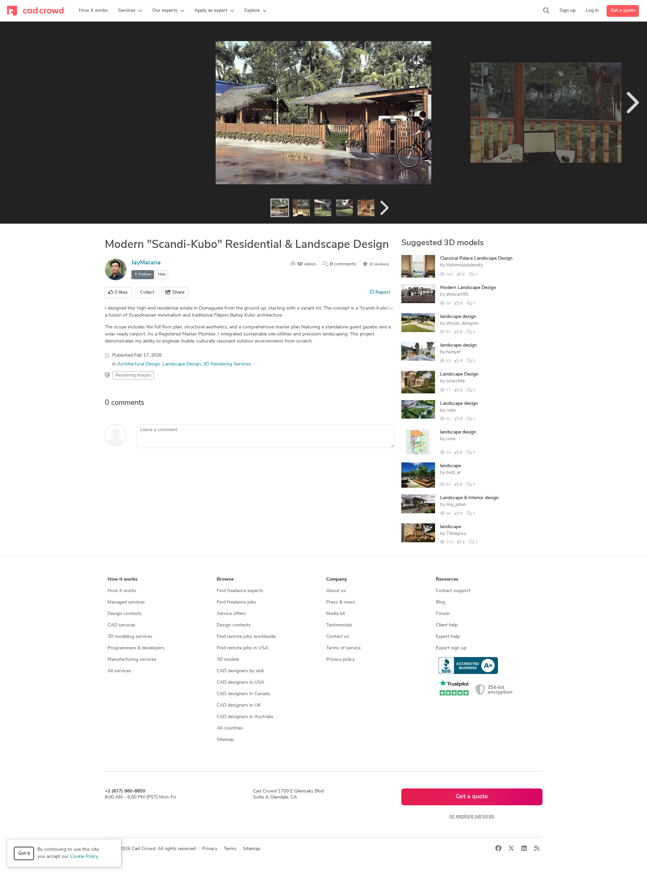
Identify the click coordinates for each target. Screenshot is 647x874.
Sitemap (225, 739)
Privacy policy (340, 659)
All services (119, 671)
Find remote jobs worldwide (246, 636)
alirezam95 (457, 294)
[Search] (546, 11)
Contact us (337, 636)
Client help (447, 625)
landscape (450, 465)
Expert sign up (451, 648)
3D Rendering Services (227, 364)
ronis (451, 410)
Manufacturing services (131, 659)
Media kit (335, 613)
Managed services (126, 602)
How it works (121, 590)
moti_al (453, 473)
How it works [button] (122, 579)
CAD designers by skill (240, 671)
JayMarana (146, 263)
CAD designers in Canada (243, 694)
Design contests (124, 613)
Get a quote (623, 10)
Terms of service (343, 648)
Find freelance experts (240, 590)
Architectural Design (138, 364)
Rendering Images (133, 375)
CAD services (121, 625)
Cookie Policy (84, 856)
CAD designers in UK (239, 705)
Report (382, 292)
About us (336, 590)
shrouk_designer (462, 323)
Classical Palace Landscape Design (476, 258)
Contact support (453, 590)
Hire (161, 274)
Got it (24, 853)
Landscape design (459, 403)
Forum (443, 613)
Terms (230, 848)
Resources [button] (447, 579)
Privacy (209, 848)
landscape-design (458, 345)
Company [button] (336, 579)
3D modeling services (129, 636)
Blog (440, 602)
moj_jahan (456, 505)
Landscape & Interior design (469, 497)
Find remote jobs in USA (242, 648)
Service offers (231, 613)
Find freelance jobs (236, 602)
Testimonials (339, 625)
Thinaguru (456, 533)
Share (177, 292)
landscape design (458, 316)
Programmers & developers (135, 648)
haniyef (453, 352)
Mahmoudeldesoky (464, 265)
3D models (228, 659)
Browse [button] (225, 579)
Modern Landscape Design (468, 287)
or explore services (472, 816)
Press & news (340, 602)
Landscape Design (181, 364)
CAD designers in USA (240, 682)
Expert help (448, 636)
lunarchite (455, 381)
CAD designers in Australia (245, 716)
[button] (130, 11)
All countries (230, 728)
